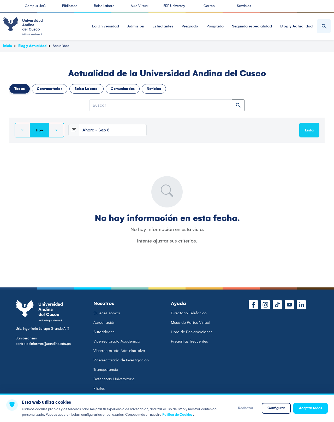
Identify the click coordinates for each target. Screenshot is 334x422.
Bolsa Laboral (104, 6)
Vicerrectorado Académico (116, 341)
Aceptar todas (310, 408)
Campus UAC (35, 6)
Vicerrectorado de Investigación (121, 360)
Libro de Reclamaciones (191, 331)
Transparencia (105, 369)
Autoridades (104, 331)
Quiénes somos (106, 313)
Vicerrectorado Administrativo (119, 350)
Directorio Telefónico (189, 313)
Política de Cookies (177, 415)
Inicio (7, 46)
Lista (309, 130)
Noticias (154, 88)
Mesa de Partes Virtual (190, 322)
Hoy (39, 130)
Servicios (244, 6)
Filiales (99, 388)
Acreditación (104, 322)
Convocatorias (49, 88)
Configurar (276, 408)
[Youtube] (289, 304)
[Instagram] (265, 304)
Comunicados (123, 88)
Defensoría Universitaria (114, 379)
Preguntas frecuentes (189, 341)
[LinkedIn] (301, 304)
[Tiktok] (277, 304)
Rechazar (245, 408)
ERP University (174, 6)
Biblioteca (69, 6)
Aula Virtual (139, 6)
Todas (19, 88)
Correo (209, 6)
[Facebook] (253, 304)
